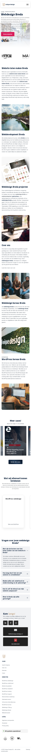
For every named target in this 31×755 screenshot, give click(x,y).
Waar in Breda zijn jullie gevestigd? (11, 598)
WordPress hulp (12, 97)
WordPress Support (7, 694)
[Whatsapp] (16, 623)
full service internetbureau (13, 17)
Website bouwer (6, 712)
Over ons (4, 667)
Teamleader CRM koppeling (9, 206)
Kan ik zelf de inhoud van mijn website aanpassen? (13, 590)
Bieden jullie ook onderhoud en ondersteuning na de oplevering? (14, 582)
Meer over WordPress (13, 524)
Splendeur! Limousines (8, 204)
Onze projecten (7, 34)
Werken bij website (7, 686)
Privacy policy (5, 725)
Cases (3, 673)
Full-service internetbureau (9, 702)
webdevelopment (7, 196)
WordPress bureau (6, 704)
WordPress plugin (20, 372)
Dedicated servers (6, 699)
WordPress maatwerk (7, 688)
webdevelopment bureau (10, 138)
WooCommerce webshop (21, 26)
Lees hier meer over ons (8, 268)
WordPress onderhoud (12, 95)
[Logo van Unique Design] (9, 4)
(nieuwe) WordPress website (8, 26)
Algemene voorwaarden (8, 720)
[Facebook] (10, 623)
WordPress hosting (6, 691)
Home (2, 11)
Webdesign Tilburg (7, 707)
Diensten (4, 670)
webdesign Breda (21, 194)
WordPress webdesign (7, 680)
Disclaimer (4, 723)
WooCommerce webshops (10, 369)
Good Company (6, 665)
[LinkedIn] (5, 623)
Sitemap (28, 749)
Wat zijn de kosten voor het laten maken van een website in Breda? (14, 550)
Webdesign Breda (6, 710)
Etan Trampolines (23, 200)
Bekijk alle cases (15, 462)
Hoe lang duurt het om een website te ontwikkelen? (12, 574)
